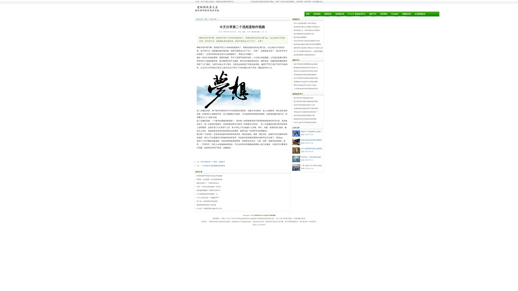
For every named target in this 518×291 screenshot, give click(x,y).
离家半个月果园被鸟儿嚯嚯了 (311, 132)
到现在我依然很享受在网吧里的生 (311, 140)
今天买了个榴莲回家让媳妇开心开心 (209, 208)
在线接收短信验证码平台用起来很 (306, 108)
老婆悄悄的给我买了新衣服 (206, 205)
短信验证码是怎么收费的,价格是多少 (307, 27)
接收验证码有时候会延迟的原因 (305, 119)
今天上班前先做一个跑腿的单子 (208, 198)
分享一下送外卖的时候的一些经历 (209, 187)
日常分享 (350, 14)
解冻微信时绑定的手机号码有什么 (306, 68)
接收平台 (296, 60)
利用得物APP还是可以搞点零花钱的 (209, 176)
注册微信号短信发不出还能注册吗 (306, 82)
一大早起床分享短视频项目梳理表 (213, 166)
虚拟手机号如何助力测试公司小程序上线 (308, 48)
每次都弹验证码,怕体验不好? (304, 34)
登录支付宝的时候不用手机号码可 (306, 71)
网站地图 (272, 215)
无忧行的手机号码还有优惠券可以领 (307, 41)
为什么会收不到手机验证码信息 (305, 122)
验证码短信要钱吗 (300, 37)
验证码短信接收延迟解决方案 (304, 115)
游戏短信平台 (298, 94)
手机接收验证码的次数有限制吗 (305, 75)
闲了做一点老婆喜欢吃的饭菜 (207, 201)
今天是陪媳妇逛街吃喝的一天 (207, 194)
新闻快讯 (296, 19)
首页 (205, 19)
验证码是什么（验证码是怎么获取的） (307, 30)
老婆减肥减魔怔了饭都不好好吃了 (209, 190)
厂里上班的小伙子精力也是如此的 (311, 166)
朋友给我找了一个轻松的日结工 (208, 183)
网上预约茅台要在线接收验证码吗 (306, 101)
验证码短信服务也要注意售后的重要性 (307, 44)
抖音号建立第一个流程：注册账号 (213, 162)
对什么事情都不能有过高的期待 (311, 149)
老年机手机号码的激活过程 (303, 98)
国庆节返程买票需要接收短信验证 (306, 64)
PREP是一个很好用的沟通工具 (311, 157)
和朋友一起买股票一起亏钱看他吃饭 (209, 179)
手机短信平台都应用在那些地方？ (306, 112)
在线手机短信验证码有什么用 (304, 105)
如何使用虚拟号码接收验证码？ (305, 55)
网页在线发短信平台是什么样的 (305, 85)
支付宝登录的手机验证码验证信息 (306, 78)
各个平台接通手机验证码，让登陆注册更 (308, 51)
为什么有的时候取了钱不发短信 (305, 23)
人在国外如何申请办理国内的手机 (306, 89)
